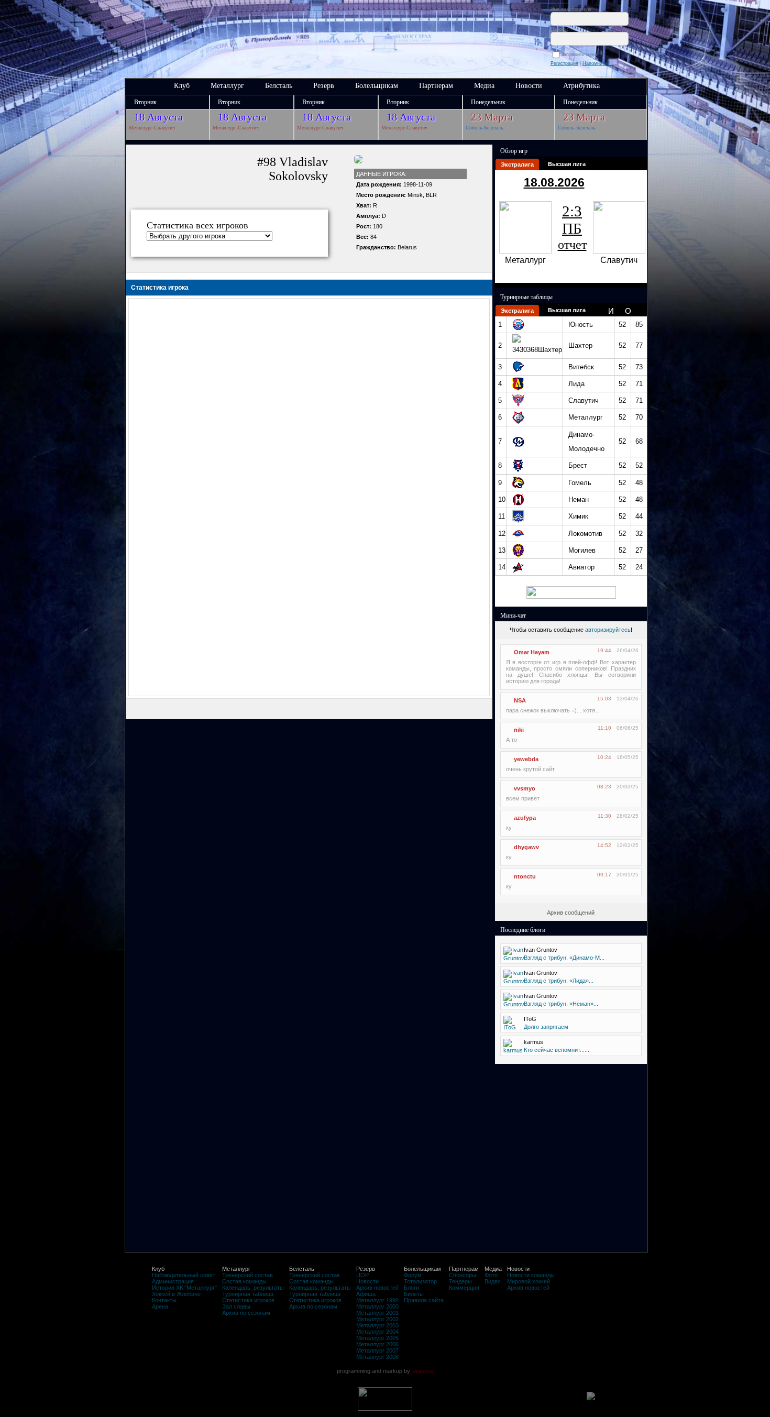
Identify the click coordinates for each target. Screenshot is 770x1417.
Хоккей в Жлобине (176, 1294)
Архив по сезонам (246, 1313)
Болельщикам (376, 86)
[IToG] (509, 1027)
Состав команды (244, 1281)
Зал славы (236, 1306)
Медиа (484, 86)
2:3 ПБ (572, 227)
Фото (491, 1275)
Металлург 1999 (377, 1300)
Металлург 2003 (377, 1325)
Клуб (182, 86)
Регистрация (564, 63)
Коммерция (464, 1287)
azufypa (525, 818)
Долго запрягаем (546, 1027)
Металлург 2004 (377, 1331)
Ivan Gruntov (540, 950)
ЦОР (362, 1275)
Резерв (323, 86)
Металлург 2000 (377, 1306)
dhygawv (526, 847)
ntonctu (525, 876)
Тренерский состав (247, 1275)
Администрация (173, 1281)
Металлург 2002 (377, 1319)
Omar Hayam (531, 652)
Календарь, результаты (253, 1287)
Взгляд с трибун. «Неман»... (561, 1004)
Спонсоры (462, 1275)
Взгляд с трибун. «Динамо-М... (564, 957)
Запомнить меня (580, 54)
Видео (493, 1281)
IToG (530, 1019)
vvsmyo (524, 788)
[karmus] (513, 1050)
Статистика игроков (248, 1300)
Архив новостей (377, 1287)
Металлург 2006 (377, 1344)
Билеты (414, 1294)
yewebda (526, 759)
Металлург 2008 (377, 1357)
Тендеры (460, 1281)
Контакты (164, 1300)
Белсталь (278, 86)
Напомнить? (596, 63)
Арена (160, 1306)
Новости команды (531, 1275)
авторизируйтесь (608, 630)
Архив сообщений (571, 912)
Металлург (227, 86)
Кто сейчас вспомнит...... (556, 1050)
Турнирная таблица (247, 1294)
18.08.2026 (554, 182)
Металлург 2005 (377, 1338)
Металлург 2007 (377, 1350)
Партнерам (436, 86)
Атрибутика (581, 86)
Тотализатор (420, 1281)
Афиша (366, 1294)
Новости (528, 86)
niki (519, 730)
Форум (413, 1275)
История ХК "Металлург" (184, 1287)
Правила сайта (424, 1300)
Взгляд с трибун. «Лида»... (558, 980)
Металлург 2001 (377, 1313)
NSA (520, 700)
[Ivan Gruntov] (513, 958)
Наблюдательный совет (183, 1275)
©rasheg (423, 1371)
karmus (533, 1042)
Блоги (411, 1287)
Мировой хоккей (528, 1281)
